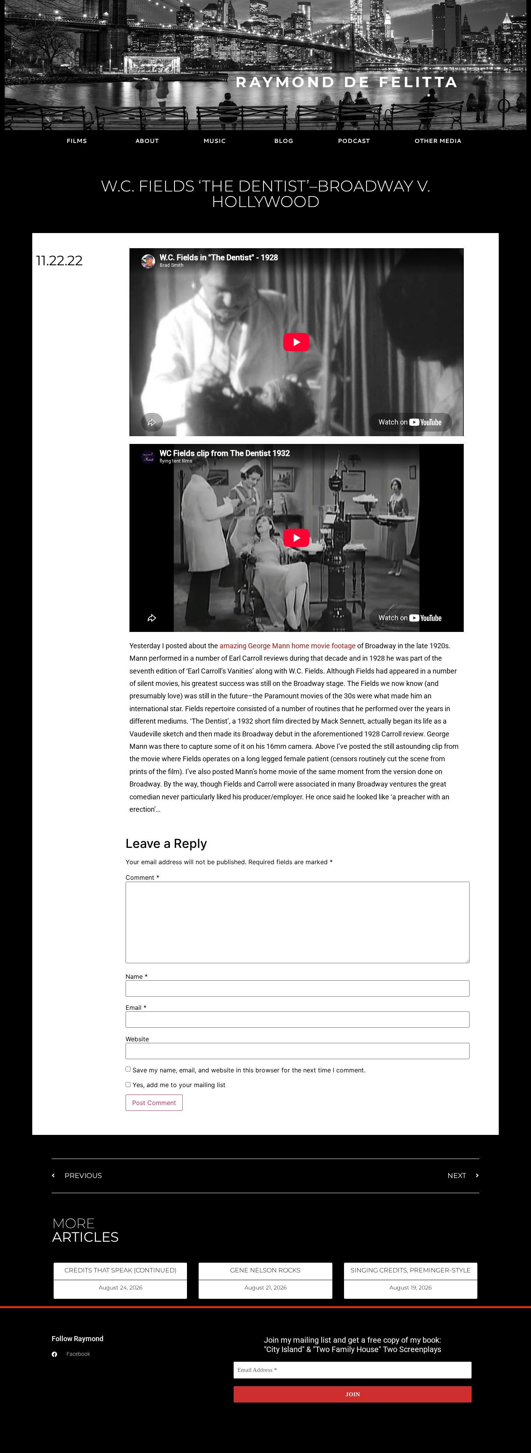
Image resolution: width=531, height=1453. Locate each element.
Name (137, 976)
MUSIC (214, 141)
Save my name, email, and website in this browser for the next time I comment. (249, 1070)
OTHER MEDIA (437, 141)
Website (137, 1039)
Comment (142, 877)
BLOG (283, 141)
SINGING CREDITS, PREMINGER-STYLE (411, 1270)
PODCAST (354, 141)
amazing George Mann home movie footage (288, 646)
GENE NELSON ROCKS (265, 1270)
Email (136, 1007)
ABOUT (147, 141)
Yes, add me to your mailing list (178, 1085)
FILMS (76, 141)
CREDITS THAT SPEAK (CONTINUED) (120, 1270)
